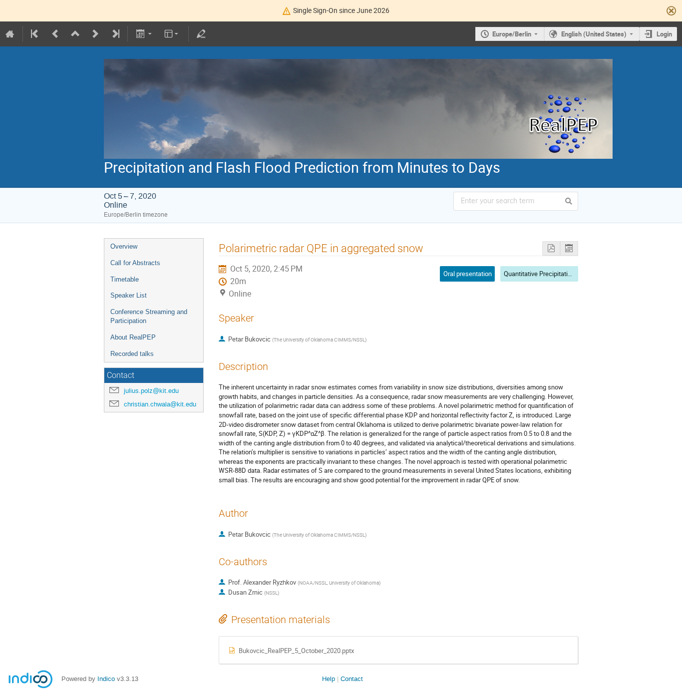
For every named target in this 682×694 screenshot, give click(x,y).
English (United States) (594, 33)
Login (664, 33)
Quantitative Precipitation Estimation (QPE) (564, 273)
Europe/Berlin (511, 33)
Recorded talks (132, 353)
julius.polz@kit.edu (151, 390)
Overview (123, 246)
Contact (352, 679)
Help (328, 679)
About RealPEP (133, 337)
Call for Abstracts (135, 263)
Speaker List (128, 295)
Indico (106, 679)
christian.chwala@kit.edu (160, 404)
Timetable (124, 279)
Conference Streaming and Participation (148, 316)
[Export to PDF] (551, 248)
